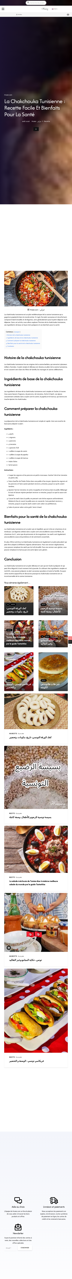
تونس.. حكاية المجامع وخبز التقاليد (25, 960)
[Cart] (68, 14)
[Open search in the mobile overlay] (36, 2)
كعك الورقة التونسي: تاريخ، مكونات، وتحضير (30, 737)
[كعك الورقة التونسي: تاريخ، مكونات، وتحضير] (18, 594)
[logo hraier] (45, 9)
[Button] (36, 129)
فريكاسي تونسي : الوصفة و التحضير (26, 1060)
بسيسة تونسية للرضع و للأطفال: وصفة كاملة (30, 817)
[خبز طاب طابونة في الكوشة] (53, 671)
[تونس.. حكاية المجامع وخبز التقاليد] (36, 922)
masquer (17, 332)
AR (10, 733)
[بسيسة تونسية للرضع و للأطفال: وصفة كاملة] (36, 777)
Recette (14, 733)
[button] (3, 9)
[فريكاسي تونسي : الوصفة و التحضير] (18, 671)
